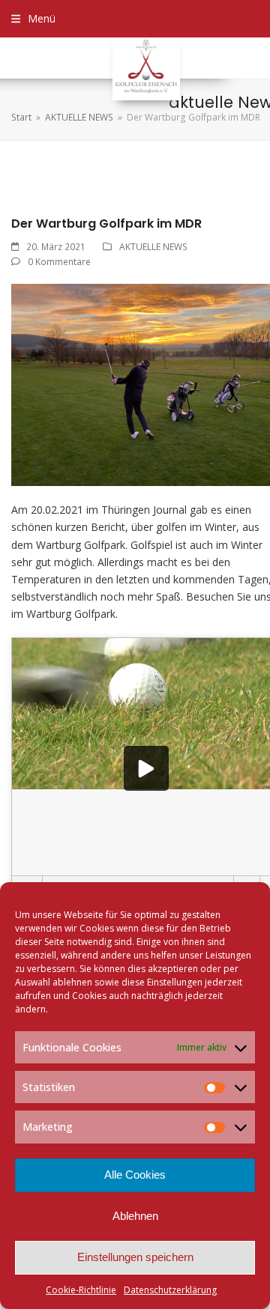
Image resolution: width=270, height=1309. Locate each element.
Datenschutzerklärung (170, 1290)
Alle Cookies (135, 1174)
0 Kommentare (59, 261)
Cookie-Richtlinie (81, 1290)
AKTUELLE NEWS (153, 246)
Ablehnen (135, 1215)
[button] (33, 18)
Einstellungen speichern (135, 1257)
